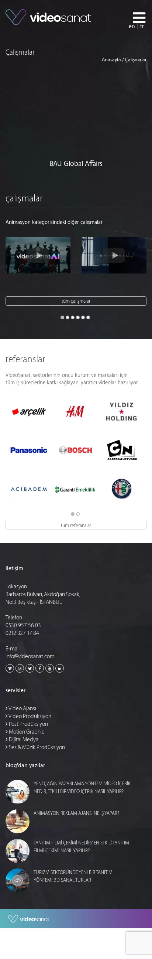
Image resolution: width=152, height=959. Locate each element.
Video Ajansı (22, 708)
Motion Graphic (26, 732)
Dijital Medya (23, 740)
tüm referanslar (76, 525)
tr (142, 26)
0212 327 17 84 (22, 633)
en (132, 26)
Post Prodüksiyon (28, 724)
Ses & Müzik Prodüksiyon (36, 747)
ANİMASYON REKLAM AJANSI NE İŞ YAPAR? (76, 813)
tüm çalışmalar (76, 301)
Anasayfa (111, 59)
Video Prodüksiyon (29, 716)
